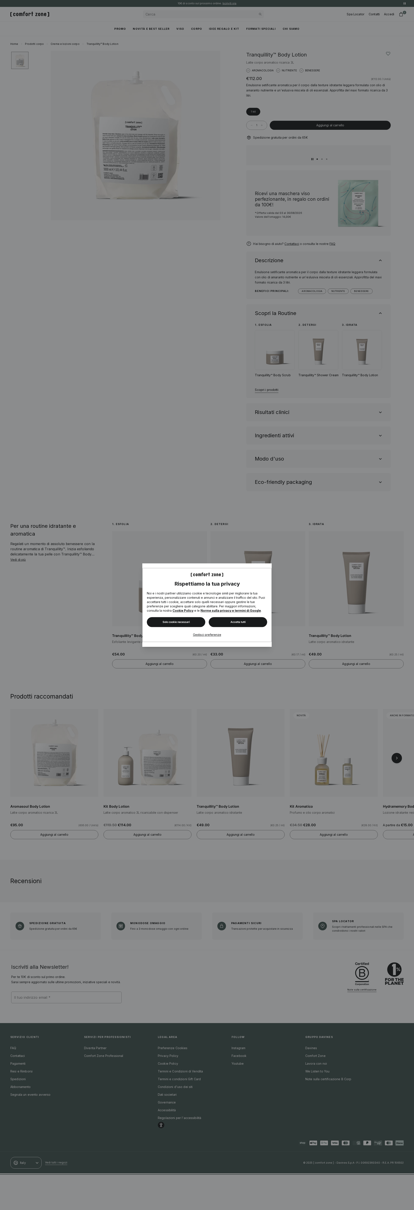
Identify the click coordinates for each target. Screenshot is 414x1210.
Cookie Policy (182, 611)
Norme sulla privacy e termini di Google (231, 611)
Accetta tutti (238, 622)
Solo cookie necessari (176, 622)
